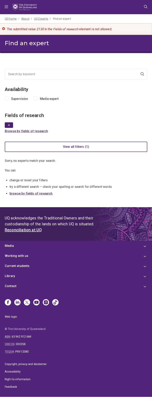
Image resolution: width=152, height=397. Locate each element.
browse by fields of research (31, 193)
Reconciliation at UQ (23, 230)
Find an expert (62, 18)
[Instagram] (46, 302)
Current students (17, 266)
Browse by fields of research (26, 131)
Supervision (19, 99)
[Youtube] (36, 302)
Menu (6, 7)
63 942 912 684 (21, 336)
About (25, 18)
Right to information (17, 379)
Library (10, 276)
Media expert (49, 99)
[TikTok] (55, 302)
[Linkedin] (17, 302)
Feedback (11, 386)
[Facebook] (8, 302)
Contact (10, 286)
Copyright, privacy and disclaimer (26, 364)
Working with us (16, 256)
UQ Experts (41, 18)
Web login (11, 316)
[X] (27, 302)
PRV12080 (22, 351)
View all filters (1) (76, 147)
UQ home (11, 18)
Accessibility (13, 371)
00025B (21, 344)
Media (9, 246)
